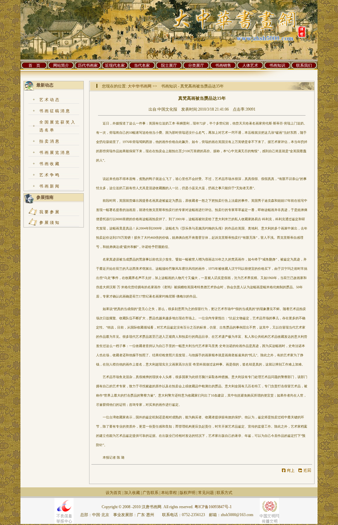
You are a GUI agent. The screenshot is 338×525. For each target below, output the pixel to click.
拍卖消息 (49, 141)
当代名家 (142, 65)
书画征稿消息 (55, 111)
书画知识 (277, 65)
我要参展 (49, 212)
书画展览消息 (55, 152)
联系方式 (224, 492)
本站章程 (169, 492)
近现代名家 (115, 65)
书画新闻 (49, 186)
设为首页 (113, 492)
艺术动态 (49, 99)
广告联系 (150, 492)
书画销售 (223, 65)
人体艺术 (250, 65)
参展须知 (49, 222)
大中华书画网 (140, 86)
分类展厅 (196, 65)
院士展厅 (169, 65)
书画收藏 (49, 163)
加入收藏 (132, 492)
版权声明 (187, 492)
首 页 (34, 65)
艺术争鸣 (49, 175)
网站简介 (61, 65)
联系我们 (304, 65)
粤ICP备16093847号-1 (213, 507)
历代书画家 (88, 65)
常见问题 (206, 492)
